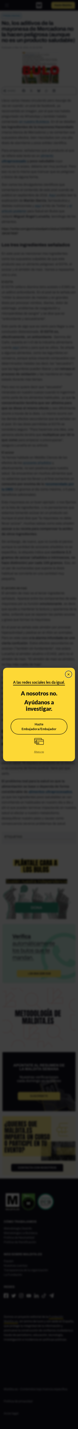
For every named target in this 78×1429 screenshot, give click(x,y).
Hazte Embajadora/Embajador (39, 726)
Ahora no (39, 751)
